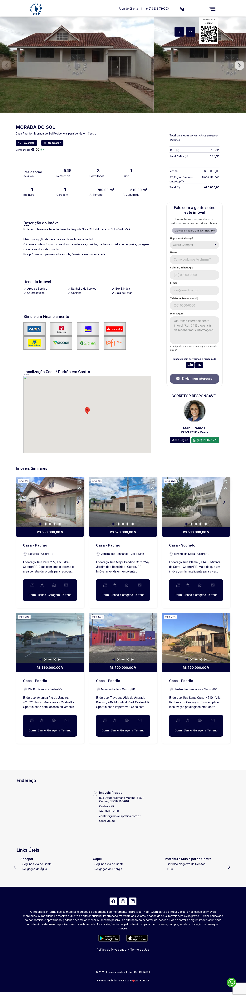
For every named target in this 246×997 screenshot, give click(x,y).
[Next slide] (239, 65)
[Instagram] (123, 901)
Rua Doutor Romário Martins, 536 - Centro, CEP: (121, 799)
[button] (182, 9)
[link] (71, 9)
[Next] (78, 502)
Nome (173, 252)
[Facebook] (113, 901)
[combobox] (194, 245)
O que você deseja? (181, 238)
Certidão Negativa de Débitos (186, 864)
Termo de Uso (139, 949)
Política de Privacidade (111, 949)
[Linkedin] (132, 901)
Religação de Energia (108, 869)
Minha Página (180, 440)
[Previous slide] (6, 65)
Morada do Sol (43, 133)
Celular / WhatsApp (181, 267)
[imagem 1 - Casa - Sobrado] (196, 502)
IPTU (170, 869)
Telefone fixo (184, 298)
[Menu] (212, 8)
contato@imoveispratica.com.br (119, 816)
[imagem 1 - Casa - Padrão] (50, 502)
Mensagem (176, 313)
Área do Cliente (128, 8)
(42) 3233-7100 (156, 8)
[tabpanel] (123, 65)
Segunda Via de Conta (37, 864)
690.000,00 (211, 171)
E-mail (174, 283)
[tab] (179, 32)
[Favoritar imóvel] (79, 481)
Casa (19, 133)
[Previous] (22, 502)
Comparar (54, 142)
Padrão (27, 133)
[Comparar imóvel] (79, 487)
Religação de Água (34, 869)
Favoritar (28, 142)
